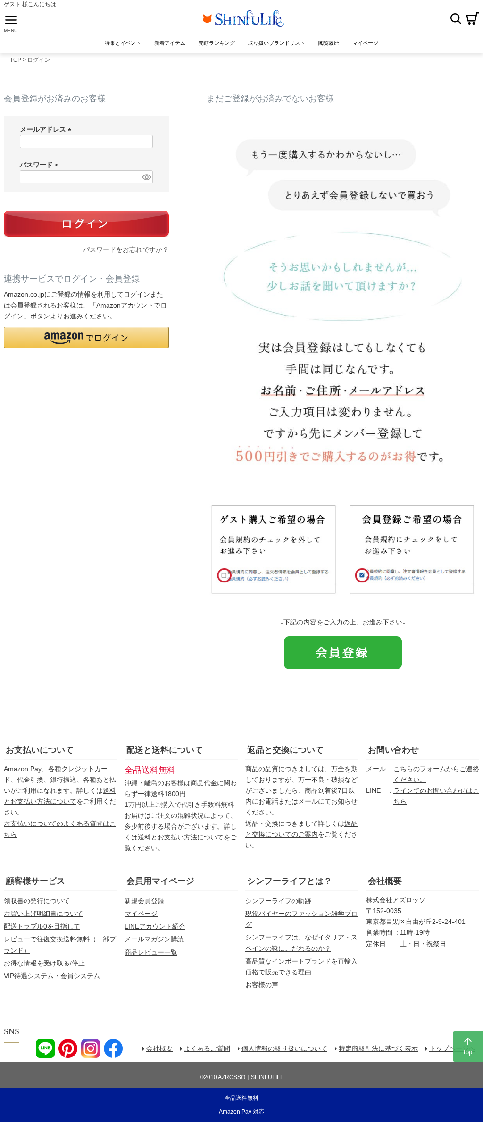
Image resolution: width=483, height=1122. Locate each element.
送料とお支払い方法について (181, 837)
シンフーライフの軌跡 (278, 901)
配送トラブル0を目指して (42, 926)
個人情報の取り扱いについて (284, 1048)
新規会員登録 (144, 901)
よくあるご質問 (207, 1048)
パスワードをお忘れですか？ (126, 249)
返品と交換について (285, 750)
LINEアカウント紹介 (155, 926)
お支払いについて (40, 750)
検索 (455, 18)
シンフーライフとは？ (289, 881)
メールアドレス (47, 129)
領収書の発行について (37, 901)
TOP (15, 60)
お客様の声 (261, 985)
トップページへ (452, 1048)
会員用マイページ (160, 881)
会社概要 (385, 881)
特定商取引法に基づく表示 (378, 1048)
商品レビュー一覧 (151, 952)
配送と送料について (164, 750)
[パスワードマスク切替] (146, 177)
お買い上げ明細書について (43, 913)
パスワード (40, 164)
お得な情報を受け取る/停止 (44, 963)
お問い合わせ (393, 750)
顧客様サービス (35, 881)
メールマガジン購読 (154, 939)
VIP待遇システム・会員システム (52, 976)
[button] (86, 337)
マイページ (141, 913)
